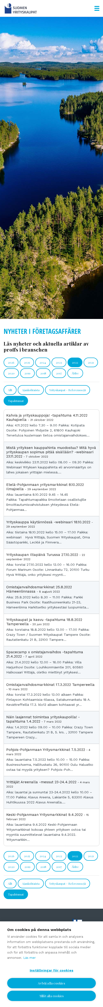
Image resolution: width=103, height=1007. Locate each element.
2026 (11, 362)
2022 (75, 362)
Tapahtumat (16, 401)
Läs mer (29, 958)
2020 (11, 373)
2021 (91, 362)
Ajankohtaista (31, 390)
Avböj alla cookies (51, 983)
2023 (59, 362)
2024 (43, 362)
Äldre (75, 373)
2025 (27, 362)
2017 (59, 373)
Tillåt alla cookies (51, 996)
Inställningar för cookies (51, 970)
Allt (10, 390)
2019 (27, 373)
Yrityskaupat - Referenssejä (67, 390)
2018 (43, 373)
